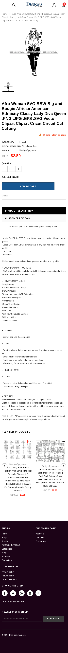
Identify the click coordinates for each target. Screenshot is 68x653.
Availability (8, 142)
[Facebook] (5, 593)
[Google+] (22, 593)
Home (4, 14)
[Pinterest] (38, 593)
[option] (34, 52)
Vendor (6, 150)
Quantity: (7, 163)
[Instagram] (30, 593)
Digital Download (11, 146)
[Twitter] (13, 593)
